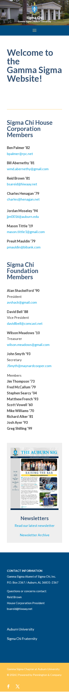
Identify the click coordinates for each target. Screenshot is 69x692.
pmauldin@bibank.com (23, 247)
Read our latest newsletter (35, 525)
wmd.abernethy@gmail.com (27, 169)
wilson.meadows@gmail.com (28, 344)
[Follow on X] (17, 686)
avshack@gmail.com (22, 302)
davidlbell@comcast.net (25, 323)
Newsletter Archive (34, 535)
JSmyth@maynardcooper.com (29, 366)
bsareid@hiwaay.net (22, 184)
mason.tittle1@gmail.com (26, 232)
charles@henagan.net (23, 199)
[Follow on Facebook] (8, 686)
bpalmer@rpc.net (20, 154)
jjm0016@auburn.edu (23, 216)
